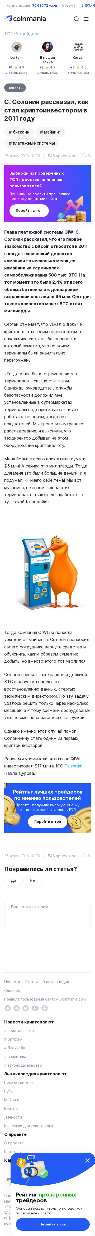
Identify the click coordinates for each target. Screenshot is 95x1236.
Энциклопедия (55, 981)
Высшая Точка (47, 59)
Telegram (73, 766)
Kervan (78, 57)
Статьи (31, 981)
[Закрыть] (87, 1160)
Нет (33, 880)
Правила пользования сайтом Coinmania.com (45, 999)
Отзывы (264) (47, 73)
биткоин (21, 132)
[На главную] (26, 18)
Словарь (12, 990)
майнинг (52, 132)
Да (13, 880)
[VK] (7, 1008)
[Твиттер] (25, 1008)
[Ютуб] (35, 1008)
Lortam (16, 57)
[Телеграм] (16, 1008)
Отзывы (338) (16, 73)
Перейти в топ (29, 210)
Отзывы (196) (78, 73)
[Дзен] (44, 1008)
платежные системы (34, 143)
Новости (12, 981)
